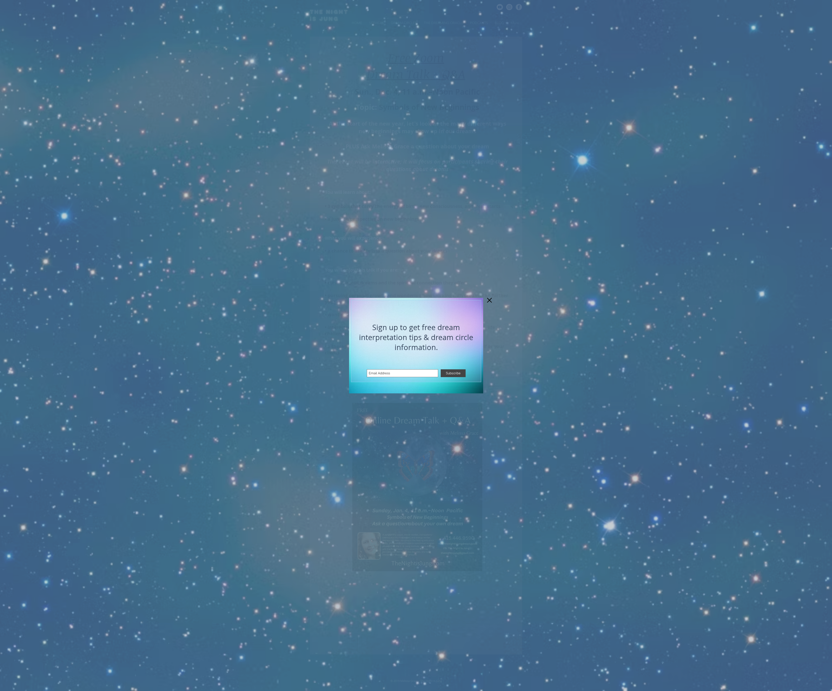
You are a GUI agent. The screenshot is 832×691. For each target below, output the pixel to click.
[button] (489, 300)
